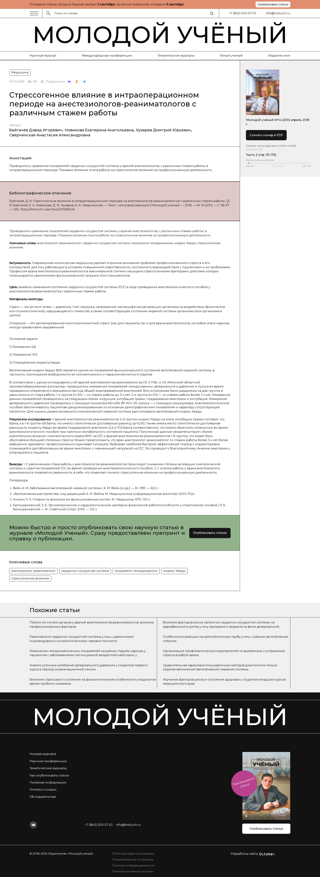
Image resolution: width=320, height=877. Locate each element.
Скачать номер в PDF (266, 135)
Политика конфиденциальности (133, 865)
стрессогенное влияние (30, 578)
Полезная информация (48, 782)
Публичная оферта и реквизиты (133, 853)
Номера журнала (43, 754)
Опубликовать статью (273, 4)
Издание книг (279, 55)
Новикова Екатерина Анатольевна (99, 130)
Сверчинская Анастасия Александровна (49, 135)
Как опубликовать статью (49, 775)
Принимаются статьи (243, 782)
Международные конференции (107, 55)
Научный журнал (43, 55)
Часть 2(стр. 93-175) (261, 155)
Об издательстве (43, 797)
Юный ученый (231, 55)
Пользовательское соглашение (133, 859)
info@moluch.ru (278, 13)
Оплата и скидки (43, 789)
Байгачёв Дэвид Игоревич (35, 130)
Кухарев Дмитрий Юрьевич (163, 130)
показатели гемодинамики (136, 571)
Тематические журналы (176, 55)
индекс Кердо (174, 571)
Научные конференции (48, 761)
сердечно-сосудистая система (85, 571)
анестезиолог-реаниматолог (33, 571)
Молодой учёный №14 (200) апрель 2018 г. (277, 122)
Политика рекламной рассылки (133, 871)
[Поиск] (212, 13)
